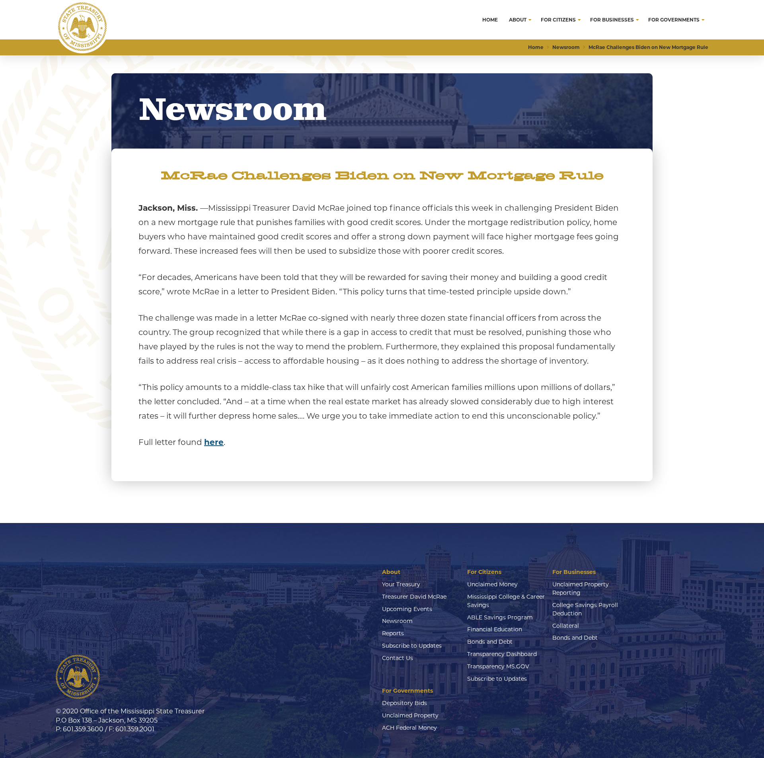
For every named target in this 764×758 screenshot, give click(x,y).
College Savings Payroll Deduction (585, 609)
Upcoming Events (407, 609)
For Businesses (574, 572)
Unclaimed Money (492, 584)
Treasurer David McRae (414, 596)
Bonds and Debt (490, 641)
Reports (393, 633)
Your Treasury (401, 584)
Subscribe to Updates (412, 645)
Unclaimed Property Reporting (580, 588)
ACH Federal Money (409, 727)
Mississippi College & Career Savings (506, 601)
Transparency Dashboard (502, 654)
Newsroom (397, 621)
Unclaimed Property (410, 715)
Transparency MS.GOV (498, 666)
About (391, 572)
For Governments (407, 690)
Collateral (565, 625)
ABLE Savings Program (500, 617)
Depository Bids (404, 703)
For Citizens (484, 572)
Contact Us (397, 658)
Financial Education (494, 629)
